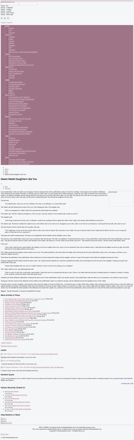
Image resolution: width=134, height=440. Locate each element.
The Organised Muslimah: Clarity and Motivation (48, 367)
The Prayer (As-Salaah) (17, 110)
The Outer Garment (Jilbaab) (19, 164)
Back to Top (4, 434)
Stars (7, 80)
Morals (8, 116)
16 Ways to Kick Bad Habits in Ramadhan (18, 409)
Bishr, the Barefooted (11, 329)
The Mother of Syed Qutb (13, 336)
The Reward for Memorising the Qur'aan (17, 402)
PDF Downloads (14, 56)
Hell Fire (12, 78)
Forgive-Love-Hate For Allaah (19, 134)
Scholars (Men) (14, 86)
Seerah (11, 43)
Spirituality (10, 95)
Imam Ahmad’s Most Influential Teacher (17, 300)
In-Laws (11, 147)
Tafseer (11, 41)
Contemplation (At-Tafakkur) (19, 97)
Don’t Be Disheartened (12, 398)
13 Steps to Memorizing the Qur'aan (16, 395)
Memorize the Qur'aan (17, 60)
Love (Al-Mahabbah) (16, 101)
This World (13, 69)
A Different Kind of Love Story (14, 309)
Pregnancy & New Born (17, 153)
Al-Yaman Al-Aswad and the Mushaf (16, 327)
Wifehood (12, 144)
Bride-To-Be (13, 142)
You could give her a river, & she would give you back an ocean (24, 299)
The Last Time (15, 360)
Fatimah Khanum (10, 337)
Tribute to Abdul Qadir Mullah (14, 302)
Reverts (11, 93)
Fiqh (10, 48)
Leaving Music (14, 112)
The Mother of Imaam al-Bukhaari (15, 334)
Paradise (12, 76)
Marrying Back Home (11, 391)
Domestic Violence (15, 149)
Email (8, 188)
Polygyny (12, 138)
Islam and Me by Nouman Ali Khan (16, 307)
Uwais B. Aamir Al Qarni (13, 306)
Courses (12, 33)
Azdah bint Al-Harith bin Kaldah (15, 339)
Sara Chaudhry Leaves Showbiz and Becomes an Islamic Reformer (25, 320)
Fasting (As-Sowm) (15, 114)
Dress (7, 157)
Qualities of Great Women (13, 304)
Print (6, 186)
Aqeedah (12, 50)
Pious (11, 91)
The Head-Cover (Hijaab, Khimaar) (21, 162)
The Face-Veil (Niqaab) (17, 160)
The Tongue (13, 125)
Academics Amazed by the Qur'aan (21, 65)
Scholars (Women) (15, 88)
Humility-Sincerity (15, 121)
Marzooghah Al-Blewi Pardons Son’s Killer (18, 311)
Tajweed (12, 37)
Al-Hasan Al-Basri (10, 322)
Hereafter (9, 67)
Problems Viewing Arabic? (9, 346)
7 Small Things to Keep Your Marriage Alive (44, 354)
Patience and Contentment (18, 127)
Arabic (11, 39)
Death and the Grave (16, 71)
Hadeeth (12, 45)
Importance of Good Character (20, 119)
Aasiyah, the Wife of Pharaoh (14, 325)
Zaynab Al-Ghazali (11, 332)
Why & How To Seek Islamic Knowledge (23, 52)
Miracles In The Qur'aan (17, 63)
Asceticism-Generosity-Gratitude (20, 132)
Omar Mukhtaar (10, 330)
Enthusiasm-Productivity (18, 129)
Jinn (10, 30)
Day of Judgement (15, 73)
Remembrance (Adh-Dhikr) (18, 104)
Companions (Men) (16, 82)
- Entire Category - (6, 343)
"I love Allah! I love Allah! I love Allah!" (17, 323)
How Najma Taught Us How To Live (16, 318)
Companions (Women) (17, 84)
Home (7, 26)
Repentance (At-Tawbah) (18, 106)
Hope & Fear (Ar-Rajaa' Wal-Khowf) (21, 99)
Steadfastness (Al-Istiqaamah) (20, 108)
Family (7, 136)
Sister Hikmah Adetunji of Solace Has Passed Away (21, 316)
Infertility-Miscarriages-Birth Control (22, 151)
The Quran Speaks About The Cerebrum (17, 405)
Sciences (8, 35)
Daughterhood (14, 140)
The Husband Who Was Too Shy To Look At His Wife (22, 315)
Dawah (11, 28)
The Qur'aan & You (16, 58)
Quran (7, 54)
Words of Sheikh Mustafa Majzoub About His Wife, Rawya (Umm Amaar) (28, 313)
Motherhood (13, 155)
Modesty (12, 123)
